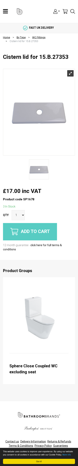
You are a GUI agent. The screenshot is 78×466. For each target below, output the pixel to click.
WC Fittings (38, 37)
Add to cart (35, 231)
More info (66, 454)
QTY (6, 215)
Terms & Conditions (21, 445)
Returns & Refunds (59, 441)
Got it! (39, 461)
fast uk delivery (41, 27)
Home (6, 37)
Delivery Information (33, 441)
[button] (56, 11)
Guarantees (60, 445)
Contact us (12, 441)
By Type (21, 37)
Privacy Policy (43, 445)
